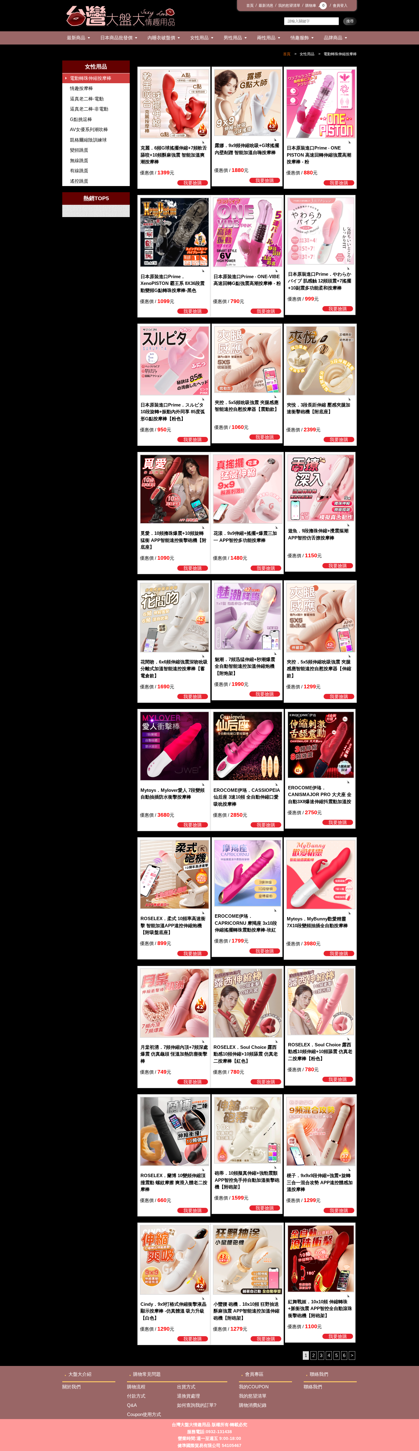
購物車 (315, 5)
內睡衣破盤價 (161, 37)
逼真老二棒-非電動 (89, 108)
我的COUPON (254, 1386)
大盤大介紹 (79, 1374)
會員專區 (254, 1374)
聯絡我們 (319, 1374)
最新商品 (76, 37)
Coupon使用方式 (144, 1414)
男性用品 (233, 37)
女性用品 (199, 37)
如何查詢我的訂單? (196, 1405)
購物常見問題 (147, 1374)
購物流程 (136, 1386)
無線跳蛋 (79, 160)
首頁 (250, 5)
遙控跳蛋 (79, 181)
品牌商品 (333, 37)
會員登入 (340, 5)
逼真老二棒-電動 (87, 98)
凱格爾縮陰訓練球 (88, 139)
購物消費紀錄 (253, 1405)
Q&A (132, 1405)
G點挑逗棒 (81, 119)
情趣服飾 (299, 37)
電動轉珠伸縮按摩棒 (340, 54)
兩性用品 (266, 37)
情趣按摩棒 (81, 88)
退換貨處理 (188, 1395)
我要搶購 (192, 182)
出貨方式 (186, 1386)
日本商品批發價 (116, 37)
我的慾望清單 (289, 5)
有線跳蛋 (79, 170)
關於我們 (71, 1386)
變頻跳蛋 (79, 150)
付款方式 (136, 1395)
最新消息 (266, 5)
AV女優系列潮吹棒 (89, 129)
